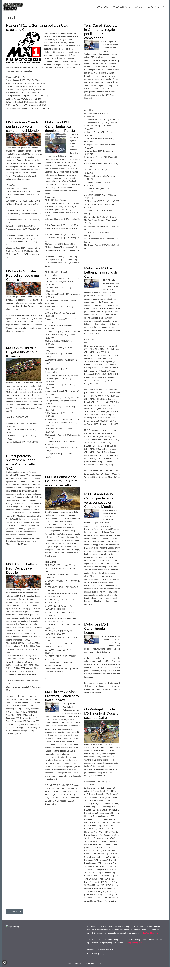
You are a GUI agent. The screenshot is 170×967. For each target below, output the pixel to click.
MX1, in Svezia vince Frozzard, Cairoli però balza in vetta (62, 696)
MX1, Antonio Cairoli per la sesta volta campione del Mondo (22, 126)
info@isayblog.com (150, 933)
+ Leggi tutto (14, 911)
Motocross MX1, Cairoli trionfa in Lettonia (96, 628)
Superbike (153, 7)
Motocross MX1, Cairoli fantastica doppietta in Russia (60, 126)
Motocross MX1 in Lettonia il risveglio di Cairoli (100, 272)
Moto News (102, 7)
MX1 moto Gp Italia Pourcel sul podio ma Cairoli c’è (22, 275)
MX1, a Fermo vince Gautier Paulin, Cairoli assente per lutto (62, 481)
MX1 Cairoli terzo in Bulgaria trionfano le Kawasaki (21, 352)
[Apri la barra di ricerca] (164, 7)
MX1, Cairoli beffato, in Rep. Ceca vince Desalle (23, 568)
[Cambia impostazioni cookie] (4, 962)
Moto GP (139, 7)
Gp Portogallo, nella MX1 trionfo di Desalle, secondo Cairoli (101, 713)
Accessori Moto (121, 7)
